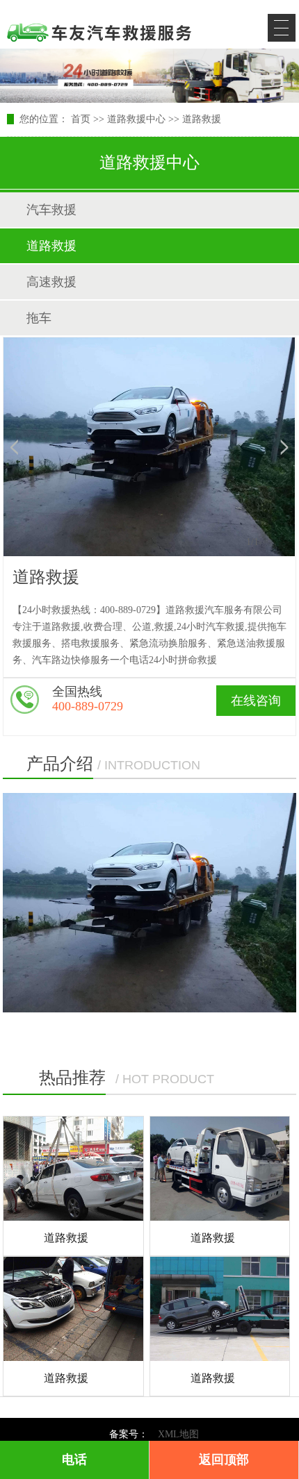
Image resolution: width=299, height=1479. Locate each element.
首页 (80, 119)
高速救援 (51, 282)
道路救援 (201, 119)
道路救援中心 (136, 119)
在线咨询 (256, 701)
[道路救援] (73, 1169)
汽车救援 (51, 210)
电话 (74, 1460)
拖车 (38, 318)
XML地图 (178, 1434)
